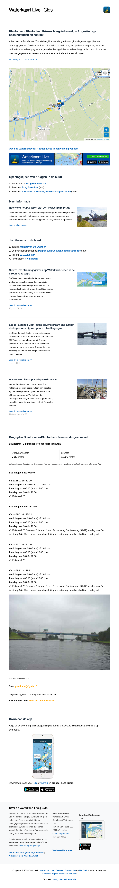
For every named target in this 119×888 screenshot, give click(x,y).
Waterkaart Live (47, 870)
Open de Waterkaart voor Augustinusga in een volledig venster (43, 148)
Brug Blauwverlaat (36, 183)
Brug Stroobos (30, 187)
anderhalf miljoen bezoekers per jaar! (59, 874)
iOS (35, 783)
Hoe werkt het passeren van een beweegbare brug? (39, 207)
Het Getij (83, 870)
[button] (48, 109)
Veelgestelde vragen (63, 850)
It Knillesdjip (31, 258)
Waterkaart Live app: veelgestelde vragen (33, 379)
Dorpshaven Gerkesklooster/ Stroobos (59, 251)
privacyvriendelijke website (64, 879)
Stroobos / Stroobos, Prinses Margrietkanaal (46, 191)
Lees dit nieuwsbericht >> (20, 305)
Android (44, 783)
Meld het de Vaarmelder (41, 700)
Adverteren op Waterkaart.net (23, 856)
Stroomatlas (70, 870)
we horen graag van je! (29, 845)
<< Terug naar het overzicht (23, 59)
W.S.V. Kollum (27, 255)
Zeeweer (60, 870)
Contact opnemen (61, 833)
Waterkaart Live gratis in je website (26, 852)
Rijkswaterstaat (103, 139)
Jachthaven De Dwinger (32, 247)
